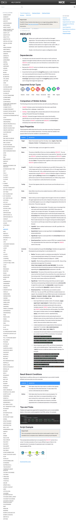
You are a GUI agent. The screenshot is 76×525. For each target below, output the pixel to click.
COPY (4, 117)
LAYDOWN (6, 246)
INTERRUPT (6, 235)
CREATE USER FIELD (8, 130)
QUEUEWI (5, 354)
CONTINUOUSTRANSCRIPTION (10, 115)
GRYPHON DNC (7, 212)
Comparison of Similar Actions (68, 24)
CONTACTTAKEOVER (8, 113)
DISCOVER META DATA (9, 146)
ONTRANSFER (6, 310)
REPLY (4, 373)
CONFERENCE (7, 101)
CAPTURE (5, 81)
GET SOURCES (7, 196)
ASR (4, 45)
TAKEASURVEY (7, 467)
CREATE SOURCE (7, 126)
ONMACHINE (6, 294)
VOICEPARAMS (7, 504)
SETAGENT (6, 408)
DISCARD (5, 136)
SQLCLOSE (6, 438)
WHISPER (5, 510)
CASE (4, 83)
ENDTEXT (5, 161)
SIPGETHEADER (7, 421)
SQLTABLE (6, 450)
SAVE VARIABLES (7, 390)
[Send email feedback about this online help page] (37, 29)
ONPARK (5, 298)
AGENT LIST (6, 33)
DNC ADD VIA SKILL (8, 140)
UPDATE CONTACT (8, 487)
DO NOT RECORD (7, 144)
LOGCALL (5, 256)
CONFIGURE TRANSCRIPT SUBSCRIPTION (9, 104)
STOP (4, 456)
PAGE (4, 315)
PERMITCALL (6, 321)
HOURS (5, 223)
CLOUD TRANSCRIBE (8, 95)
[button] (22, 7)
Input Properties (67, 27)
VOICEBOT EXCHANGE (9, 499)
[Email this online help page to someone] (25, 29)
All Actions (9, 12)
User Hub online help (33, 24)
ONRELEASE (6, 302)
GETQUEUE (6, 206)
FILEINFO (5, 177)
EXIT (4, 171)
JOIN (4, 242)
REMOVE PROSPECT (8, 367)
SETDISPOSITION (7, 412)
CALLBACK (6, 78)
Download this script (25, 461)
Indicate (24, 116)
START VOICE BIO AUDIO (9, 454)
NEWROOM (6, 277)
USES (4, 489)
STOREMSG (6, 463)
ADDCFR (5, 21)
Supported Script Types (69, 22)
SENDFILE (5, 398)
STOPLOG (5, 458)
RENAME (5, 371)
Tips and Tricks (66, 31)
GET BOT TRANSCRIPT (9, 187)
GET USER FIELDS (7, 198)
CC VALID (5, 85)
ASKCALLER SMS (7, 43)
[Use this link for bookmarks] (25, 31)
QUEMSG (5, 346)
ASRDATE (5, 53)
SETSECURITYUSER (8, 417)
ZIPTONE (5, 519)
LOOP (4, 265)
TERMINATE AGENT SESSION (8, 469)
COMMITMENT (7, 97)
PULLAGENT (6, 340)
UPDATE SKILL (7, 485)
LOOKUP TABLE (7, 260)
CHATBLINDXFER (7, 87)
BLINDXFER (6, 76)
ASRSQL (5, 62)
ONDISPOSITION (7, 290)
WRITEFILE (6, 517)
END (4, 157)
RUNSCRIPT (6, 385)
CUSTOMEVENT (7, 132)
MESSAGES (6, 269)
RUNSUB (5, 387)
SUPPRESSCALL (7, 465)
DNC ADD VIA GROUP (8, 138)
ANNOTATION (6, 39)
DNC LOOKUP (6, 142)
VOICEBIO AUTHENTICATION (8, 494)
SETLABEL (6, 415)
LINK (4, 250)
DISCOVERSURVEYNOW (9, 151)
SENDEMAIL (6, 396)
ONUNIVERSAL (7, 312)
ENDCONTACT (7, 159)
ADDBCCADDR (7, 15)
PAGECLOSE (6, 317)
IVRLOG (5, 240)
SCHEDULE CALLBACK (9, 392)
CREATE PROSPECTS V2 (9, 124)
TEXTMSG (5, 474)
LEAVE (5, 248)
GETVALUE (6, 210)
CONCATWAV (6, 99)
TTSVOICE (6, 481)
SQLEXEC (5, 442)
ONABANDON (6, 281)
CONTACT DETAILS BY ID (9, 111)
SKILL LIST (6, 427)
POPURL (5, 335)
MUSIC (5, 273)
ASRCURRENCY (7, 51)
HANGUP (5, 219)
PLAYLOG (5, 329)
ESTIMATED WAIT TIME (9, 169)
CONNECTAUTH (7, 107)
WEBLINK (5, 508)
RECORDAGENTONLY (8, 360)
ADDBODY (5, 17)
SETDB (5, 410)
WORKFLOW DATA (8, 514)
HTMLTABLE (6, 225)
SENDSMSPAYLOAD (8, 429)
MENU (4, 267)
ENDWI (5, 163)
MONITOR (5, 271)
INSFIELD (5, 233)
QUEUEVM (6, 352)
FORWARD (6, 185)
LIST (4, 252)
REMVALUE (6, 369)
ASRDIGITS (6, 55)
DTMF (4, 153)
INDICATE (5, 229)
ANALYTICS (6, 37)
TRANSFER (6, 478)
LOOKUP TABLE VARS (8, 262)
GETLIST (5, 202)
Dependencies (66, 19)
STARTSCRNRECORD (8, 452)
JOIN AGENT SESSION (8, 244)
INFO (4, 231)
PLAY (4, 327)
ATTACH (5, 70)
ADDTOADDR (6, 25)
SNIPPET (5, 431)
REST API (5, 379)
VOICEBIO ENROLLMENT (9, 496)
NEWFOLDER (6, 275)
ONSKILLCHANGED (8, 308)
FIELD (4, 173)
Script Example (67, 33)
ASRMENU (5, 58)
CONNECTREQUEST (8, 109)
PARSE (5, 319)
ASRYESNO (6, 66)
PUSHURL (5, 342)
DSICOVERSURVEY (8, 149)
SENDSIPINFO (6, 402)
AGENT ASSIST (7, 27)
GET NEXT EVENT (7, 189)
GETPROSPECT (7, 204)
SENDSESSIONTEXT (8, 400)
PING (4, 323)
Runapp (24, 107)
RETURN (5, 381)
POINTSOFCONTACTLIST (9, 333)
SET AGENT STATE (8, 404)
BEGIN (4, 72)
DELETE (5, 134)
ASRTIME (5, 64)
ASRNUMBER (6, 60)
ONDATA (5, 287)
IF (3, 227)
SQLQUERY (6, 446)
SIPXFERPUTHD (7, 425)
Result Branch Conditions (69, 29)
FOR (4, 181)
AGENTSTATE (6, 35)
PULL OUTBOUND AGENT (9, 337)
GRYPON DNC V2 (7, 214)
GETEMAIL (6, 200)
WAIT (4, 506)
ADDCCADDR (6, 19)
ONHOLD (5, 292)
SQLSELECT (6, 448)
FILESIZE (5, 179)
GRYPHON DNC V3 (8, 217)
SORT (4, 433)
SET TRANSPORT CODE (9, 406)
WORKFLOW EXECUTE (9, 512)
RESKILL (5, 377)
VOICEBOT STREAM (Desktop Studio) (8, 501)
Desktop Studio (36, 13)
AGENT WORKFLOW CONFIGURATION (8, 30)
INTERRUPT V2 (7, 237)
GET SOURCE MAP (8, 194)
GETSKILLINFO (7, 208)
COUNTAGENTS (7, 119)
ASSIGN (5, 68)
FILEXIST (5, 175)
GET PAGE (5, 192)
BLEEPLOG (6, 74)
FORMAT (5, 183)
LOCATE (5, 254)
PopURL (24, 111)
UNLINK (5, 483)
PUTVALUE (6, 344)
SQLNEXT (5, 444)
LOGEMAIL (6, 258)
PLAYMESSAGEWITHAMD (9, 331)
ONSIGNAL (6, 306)
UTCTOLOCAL (6, 491)
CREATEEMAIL (7, 121)
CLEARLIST (6, 93)
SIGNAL (5, 419)
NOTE (4, 279)
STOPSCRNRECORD (8, 460)
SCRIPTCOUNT (7, 394)
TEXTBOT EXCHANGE (8, 472)
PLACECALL (6, 325)
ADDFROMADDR (7, 23)
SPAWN (5, 435)
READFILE (5, 356)
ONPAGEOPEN (7, 296)
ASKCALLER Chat (7, 41)
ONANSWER (6, 283)
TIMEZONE (6, 476)
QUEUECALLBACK (8, 350)
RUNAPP (5, 383)
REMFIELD (6, 362)
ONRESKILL (6, 304)
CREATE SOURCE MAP (9, 128)
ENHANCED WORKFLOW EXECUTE (9, 166)
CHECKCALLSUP (7, 89)
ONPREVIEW (6, 300)
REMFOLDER (6, 365)
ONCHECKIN (6, 285)
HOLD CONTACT (7, 221)
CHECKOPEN (6, 91)
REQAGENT (6, 375)
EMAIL (5, 155)
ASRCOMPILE (6, 49)
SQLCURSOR (6, 440)
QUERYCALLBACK (7, 348)
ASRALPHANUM (7, 47)
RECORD (5, 358)
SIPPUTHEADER (7, 423)
